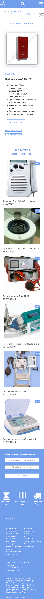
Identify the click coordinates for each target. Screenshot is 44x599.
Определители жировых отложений (30, 533)
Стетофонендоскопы (32, 541)
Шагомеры (28, 539)
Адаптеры (28, 528)
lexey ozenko (20, 597)
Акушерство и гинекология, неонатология (12, 530)
